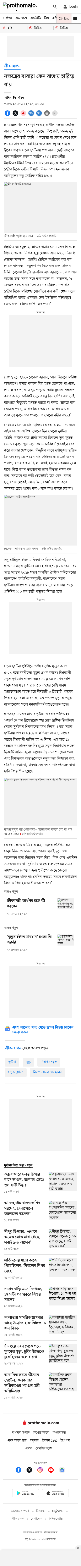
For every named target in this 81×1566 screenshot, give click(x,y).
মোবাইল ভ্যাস (44, 1448)
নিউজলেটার (56, 1519)
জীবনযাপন (12, 66)
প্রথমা (29, 1448)
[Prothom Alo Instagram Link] (42, 1471)
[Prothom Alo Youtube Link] (53, 1471)
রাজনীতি (35, 18)
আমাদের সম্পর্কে (20, 1511)
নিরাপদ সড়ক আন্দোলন (47, 1072)
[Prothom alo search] (55, 6)
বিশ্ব (46, 18)
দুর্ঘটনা (12, 1062)
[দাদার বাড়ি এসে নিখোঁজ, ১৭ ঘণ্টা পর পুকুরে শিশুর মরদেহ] (63, 1298)
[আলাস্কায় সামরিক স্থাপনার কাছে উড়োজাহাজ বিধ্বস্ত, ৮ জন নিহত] (63, 1326)
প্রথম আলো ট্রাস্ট (17, 1440)
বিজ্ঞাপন (40, 1511)
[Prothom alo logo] (40, 1424)
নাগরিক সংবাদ (20, 1432)
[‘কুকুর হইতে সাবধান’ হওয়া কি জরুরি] (66, 940)
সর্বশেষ (7, 18)
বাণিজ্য (56, 18)
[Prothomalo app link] (25, 1494)
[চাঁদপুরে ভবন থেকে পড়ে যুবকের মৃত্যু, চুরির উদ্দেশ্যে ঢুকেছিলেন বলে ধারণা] (63, 1355)
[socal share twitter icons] (16, 115)
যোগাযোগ (36, 1519)
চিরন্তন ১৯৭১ (49, 1440)
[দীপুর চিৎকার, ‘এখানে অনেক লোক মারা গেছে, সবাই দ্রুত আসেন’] (63, 1240)
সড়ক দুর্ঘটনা (15, 1072)
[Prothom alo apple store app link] (55, 1494)
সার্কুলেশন (58, 1511)
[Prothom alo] (21, 6)
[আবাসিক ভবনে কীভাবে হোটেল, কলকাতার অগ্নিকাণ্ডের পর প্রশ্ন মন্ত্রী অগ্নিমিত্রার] (63, 1386)
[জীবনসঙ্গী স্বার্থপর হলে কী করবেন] (66, 903)
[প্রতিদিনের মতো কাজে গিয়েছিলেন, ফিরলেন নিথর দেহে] (63, 1269)
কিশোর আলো (41, 1432)
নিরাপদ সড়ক (49, 1062)
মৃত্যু (28, 1062)
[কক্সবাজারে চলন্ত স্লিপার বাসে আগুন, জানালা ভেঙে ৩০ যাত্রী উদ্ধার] (63, 1183)
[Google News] (62, 1470)
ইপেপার (65, 1440)
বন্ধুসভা (34, 1440)
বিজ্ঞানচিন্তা (59, 1432)
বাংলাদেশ (21, 18)
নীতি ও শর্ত (18, 1519)
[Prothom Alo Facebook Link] (20, 1471)
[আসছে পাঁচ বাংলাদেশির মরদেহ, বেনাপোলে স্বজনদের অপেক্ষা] (63, 1212)
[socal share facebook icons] (8, 115)
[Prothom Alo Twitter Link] (31, 1471)
